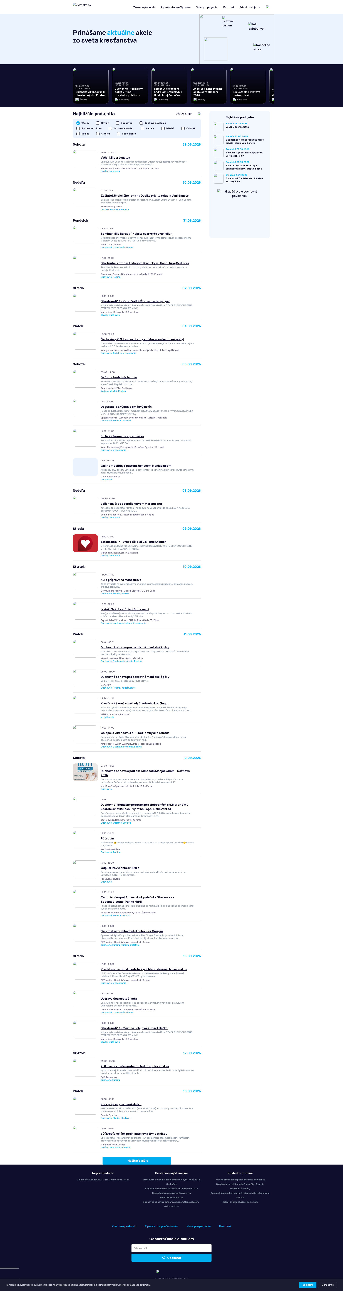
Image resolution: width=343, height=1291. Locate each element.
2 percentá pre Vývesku (176, 7)
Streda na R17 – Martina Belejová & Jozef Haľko (134, 1028)
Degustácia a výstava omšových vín (126, 407)
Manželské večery (240, 1188)
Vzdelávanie (129, 353)
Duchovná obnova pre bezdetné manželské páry (135, 647)
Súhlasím (307, 1284)
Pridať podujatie (250, 7)
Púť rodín (107, 838)
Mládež (113, 391)
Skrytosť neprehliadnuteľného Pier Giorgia (132, 931)
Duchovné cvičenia (123, 247)
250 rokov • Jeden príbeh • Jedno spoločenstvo (135, 1066)
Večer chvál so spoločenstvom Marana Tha (131, 504)
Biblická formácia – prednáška (122, 436)
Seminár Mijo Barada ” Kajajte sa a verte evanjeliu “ (136, 234)
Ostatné (117, 353)
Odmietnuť (328, 1284)
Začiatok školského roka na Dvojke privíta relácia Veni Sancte (145, 196)
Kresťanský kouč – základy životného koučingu (134, 703)
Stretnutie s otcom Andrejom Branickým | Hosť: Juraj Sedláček (145, 263)
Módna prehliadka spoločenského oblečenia (240, 1179)
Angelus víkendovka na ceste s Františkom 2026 (171, 1188)
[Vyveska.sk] (82, 7)
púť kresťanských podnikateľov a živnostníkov (134, 1134)
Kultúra (125, 209)
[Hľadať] (268, 7)
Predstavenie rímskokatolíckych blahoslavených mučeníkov (144, 969)
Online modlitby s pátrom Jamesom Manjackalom (136, 466)
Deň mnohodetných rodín (119, 377)
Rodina (116, 276)
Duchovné (114, 171)
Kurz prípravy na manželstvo (121, 580)
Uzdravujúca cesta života (119, 999)
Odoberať (174, 1258)
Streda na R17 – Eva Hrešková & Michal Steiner (133, 542)
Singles (127, 822)
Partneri (228, 7)
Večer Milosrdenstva (115, 157)
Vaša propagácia (207, 7)
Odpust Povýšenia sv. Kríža (120, 868)
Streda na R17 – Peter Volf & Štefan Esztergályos (135, 301)
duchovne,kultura (110, 209)
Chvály (104, 171)
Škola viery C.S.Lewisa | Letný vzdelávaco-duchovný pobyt (142, 339)
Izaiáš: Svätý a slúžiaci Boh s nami (125, 609)
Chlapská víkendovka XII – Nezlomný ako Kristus (135, 733)
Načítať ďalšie (138, 1161)
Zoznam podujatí (144, 7)
